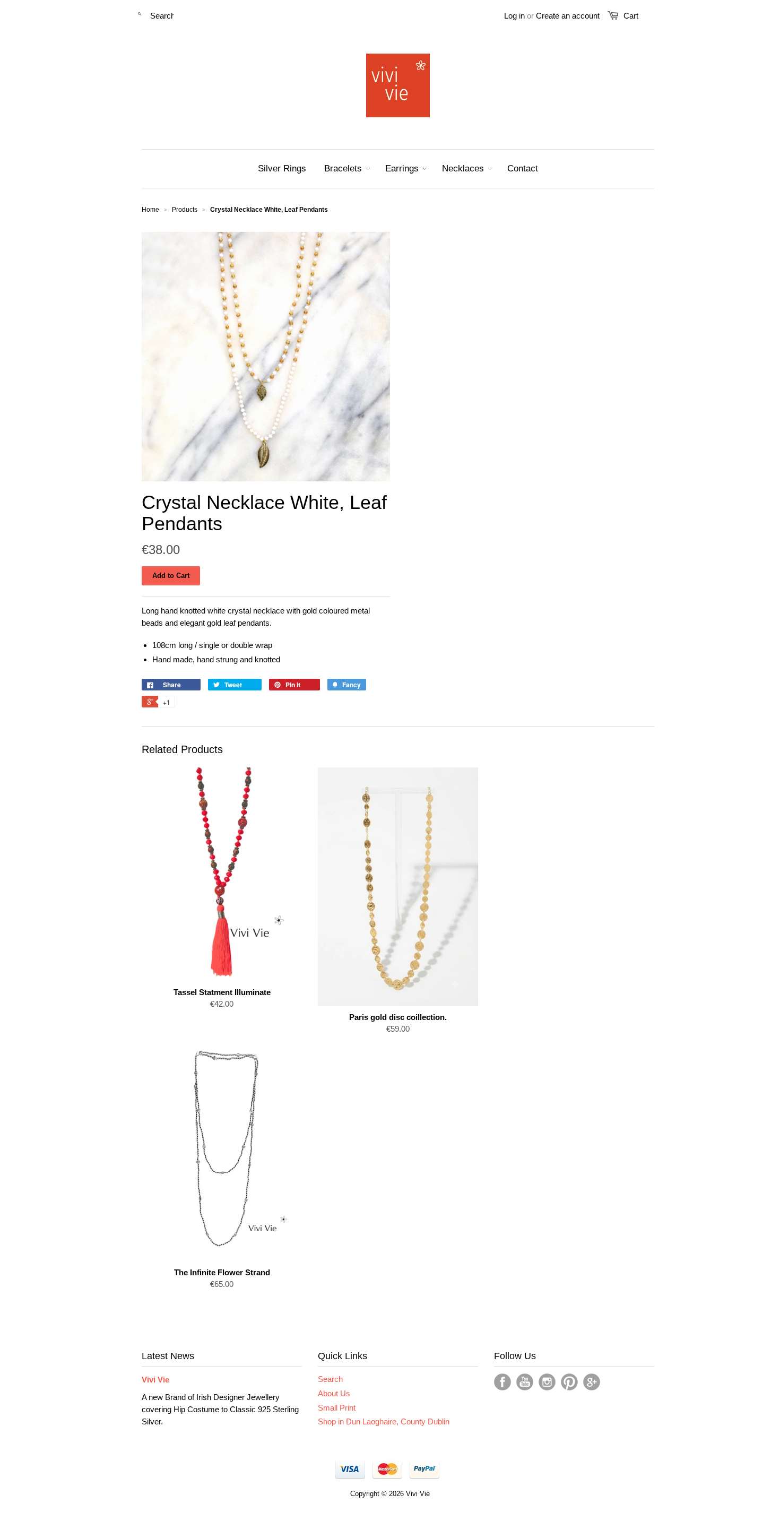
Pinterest (569, 1381)
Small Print (337, 1407)
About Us (334, 1393)
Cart (630, 15)
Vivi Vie (155, 1379)
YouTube (524, 1381)
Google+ (591, 1381)
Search (330, 1379)
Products (184, 209)
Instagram (547, 1381)
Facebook (502, 1381)
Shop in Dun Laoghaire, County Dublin (383, 1421)
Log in (514, 15)
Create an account (568, 15)
